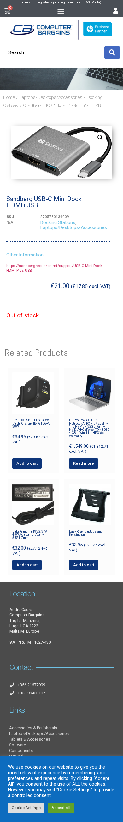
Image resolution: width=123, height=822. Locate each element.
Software (17, 745)
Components (21, 750)
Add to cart (27, 463)
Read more (83, 463)
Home (9, 97)
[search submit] (112, 52)
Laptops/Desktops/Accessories (50, 97)
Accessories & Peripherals (33, 728)
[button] (61, 11)
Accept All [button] (60, 807)
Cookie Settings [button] (26, 807)
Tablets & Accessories (29, 739)
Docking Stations (57, 222)
